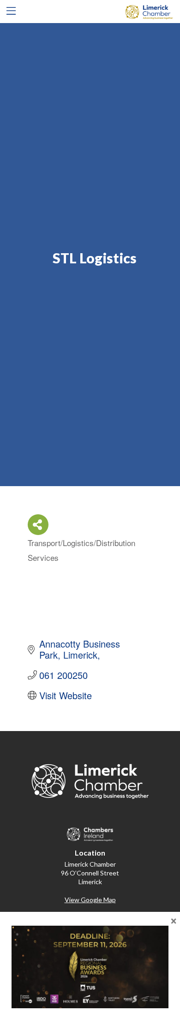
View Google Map (90, 900)
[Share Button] (38, 524)
